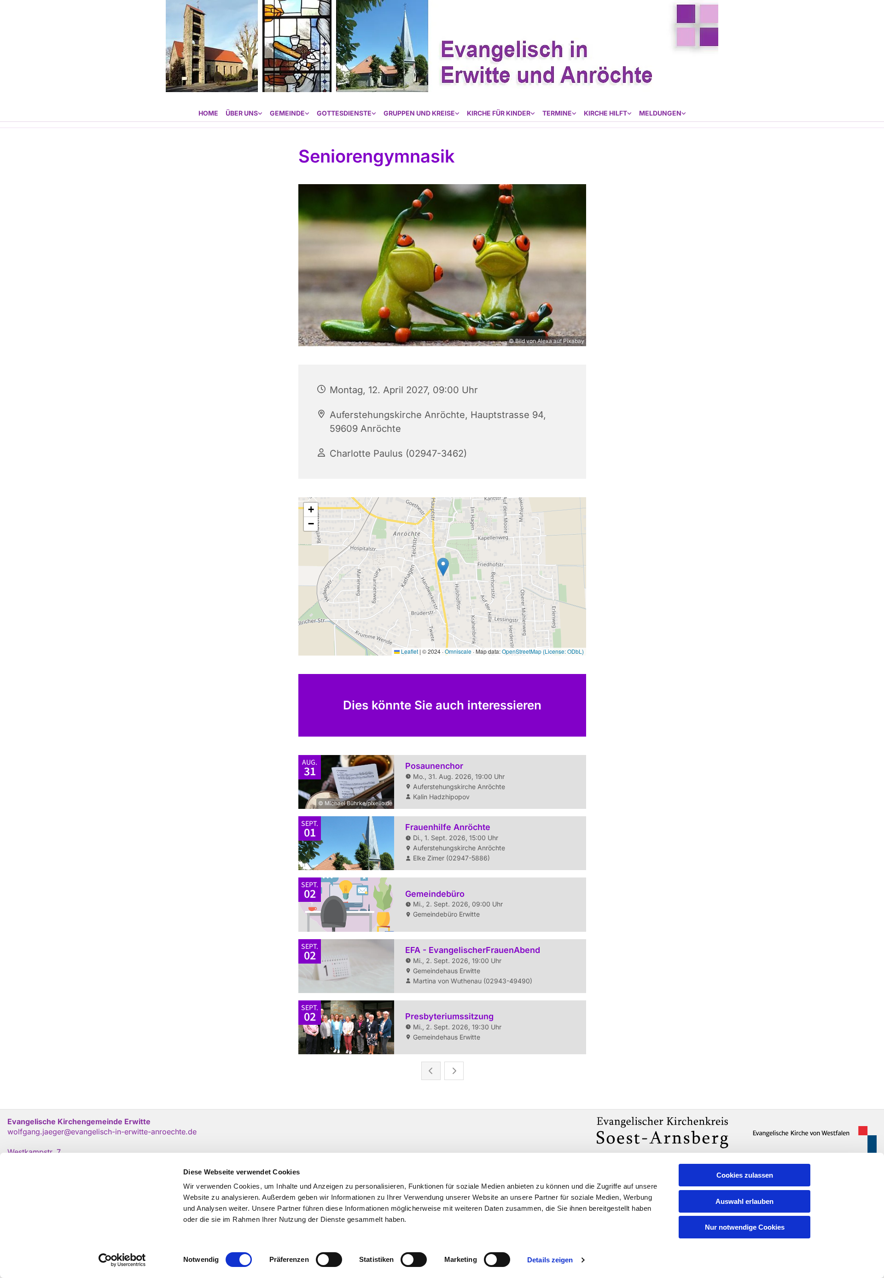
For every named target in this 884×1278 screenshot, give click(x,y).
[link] (244, 113)
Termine (557, 113)
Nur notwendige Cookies (745, 1227)
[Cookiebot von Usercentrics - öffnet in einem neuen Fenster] (122, 1260)
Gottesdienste (344, 113)
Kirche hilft (605, 113)
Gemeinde (287, 113)
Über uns (242, 113)
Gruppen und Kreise (419, 113)
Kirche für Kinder (498, 113)
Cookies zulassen (744, 1175)
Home (208, 113)
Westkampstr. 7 (34, 1151)
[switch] (329, 1259)
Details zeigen (550, 1260)
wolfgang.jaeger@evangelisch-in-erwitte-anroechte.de (102, 1131)
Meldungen (660, 113)
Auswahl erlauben (744, 1201)
